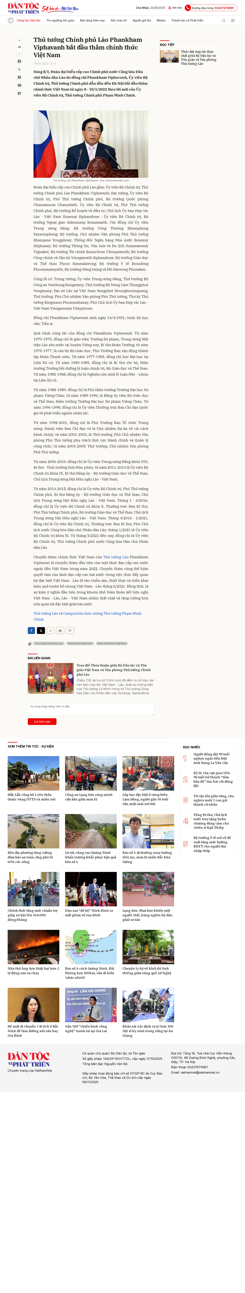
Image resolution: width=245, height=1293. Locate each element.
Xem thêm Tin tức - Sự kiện (31, 746)
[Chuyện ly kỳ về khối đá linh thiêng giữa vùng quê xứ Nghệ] (148, 947)
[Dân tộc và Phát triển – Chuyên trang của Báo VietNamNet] (23, 8)
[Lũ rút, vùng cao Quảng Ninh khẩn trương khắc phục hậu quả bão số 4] (91, 831)
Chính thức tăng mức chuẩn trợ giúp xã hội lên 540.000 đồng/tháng (32, 915)
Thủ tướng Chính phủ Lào (49, 643)
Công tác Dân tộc (29, 20)
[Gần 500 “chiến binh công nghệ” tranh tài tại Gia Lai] (91, 1005)
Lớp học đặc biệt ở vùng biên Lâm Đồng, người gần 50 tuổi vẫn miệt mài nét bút (145, 799)
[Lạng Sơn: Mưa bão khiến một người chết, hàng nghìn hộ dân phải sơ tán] (148, 889)
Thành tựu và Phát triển (187, 20)
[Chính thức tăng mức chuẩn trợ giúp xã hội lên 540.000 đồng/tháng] (33, 889)
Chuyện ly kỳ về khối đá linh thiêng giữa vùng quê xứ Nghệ (146, 971)
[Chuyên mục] (232, 20)
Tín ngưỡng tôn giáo (60, 20)
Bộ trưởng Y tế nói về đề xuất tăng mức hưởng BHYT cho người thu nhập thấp (212, 844)
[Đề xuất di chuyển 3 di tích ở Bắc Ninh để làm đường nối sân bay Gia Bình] (33, 1005)
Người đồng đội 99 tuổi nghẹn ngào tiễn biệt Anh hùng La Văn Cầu (211, 758)
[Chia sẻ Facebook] (19, 61)
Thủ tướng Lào (116, 557)
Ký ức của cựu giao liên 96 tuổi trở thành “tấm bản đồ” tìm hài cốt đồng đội (213, 779)
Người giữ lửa (142, 20)
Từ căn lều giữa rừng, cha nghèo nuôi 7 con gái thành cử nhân (214, 800)
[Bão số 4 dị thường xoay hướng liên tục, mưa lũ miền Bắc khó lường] (148, 831)
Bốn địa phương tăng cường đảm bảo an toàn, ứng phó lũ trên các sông (30, 857)
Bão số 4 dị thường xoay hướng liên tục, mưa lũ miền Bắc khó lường (147, 857)
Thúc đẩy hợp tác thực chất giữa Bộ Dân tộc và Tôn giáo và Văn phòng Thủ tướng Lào (198, 58)
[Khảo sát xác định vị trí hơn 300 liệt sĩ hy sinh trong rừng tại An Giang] (148, 1005)
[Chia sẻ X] (41, 630)
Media (161, 20)
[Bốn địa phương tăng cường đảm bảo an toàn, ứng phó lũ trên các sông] (33, 831)
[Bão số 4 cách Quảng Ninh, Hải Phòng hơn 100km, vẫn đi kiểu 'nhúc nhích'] (91, 947)
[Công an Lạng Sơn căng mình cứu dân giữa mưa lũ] (91, 773)
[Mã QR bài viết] (19, 93)
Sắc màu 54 (119, 20)
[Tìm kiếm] (223, 20)
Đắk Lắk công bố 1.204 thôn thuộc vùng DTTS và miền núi (32, 797)
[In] (60, 630)
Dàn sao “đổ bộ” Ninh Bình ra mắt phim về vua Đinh (89, 913)
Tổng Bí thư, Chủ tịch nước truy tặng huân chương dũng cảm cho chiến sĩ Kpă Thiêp (211, 821)
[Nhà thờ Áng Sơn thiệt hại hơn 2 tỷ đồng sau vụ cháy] (33, 947)
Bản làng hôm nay (92, 20)
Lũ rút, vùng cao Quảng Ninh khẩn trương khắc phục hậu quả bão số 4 (90, 857)
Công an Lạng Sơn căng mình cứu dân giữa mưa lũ (89, 797)
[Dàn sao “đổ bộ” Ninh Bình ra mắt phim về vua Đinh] (91, 889)
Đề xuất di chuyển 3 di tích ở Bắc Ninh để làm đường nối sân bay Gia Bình (33, 1030)
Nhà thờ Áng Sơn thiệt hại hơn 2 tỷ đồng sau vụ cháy (33, 971)
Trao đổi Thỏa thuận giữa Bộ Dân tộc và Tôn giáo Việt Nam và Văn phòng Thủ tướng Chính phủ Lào (114, 669)
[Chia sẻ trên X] (19, 69)
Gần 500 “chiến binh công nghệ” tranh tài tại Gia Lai (86, 1028)
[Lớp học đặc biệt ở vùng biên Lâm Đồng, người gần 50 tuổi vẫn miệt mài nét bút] (148, 773)
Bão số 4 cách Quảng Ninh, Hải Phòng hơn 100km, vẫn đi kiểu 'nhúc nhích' (89, 973)
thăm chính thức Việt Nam (112, 643)
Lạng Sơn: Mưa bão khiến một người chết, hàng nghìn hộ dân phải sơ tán (147, 915)
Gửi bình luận (42, 721)
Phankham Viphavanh (80, 643)
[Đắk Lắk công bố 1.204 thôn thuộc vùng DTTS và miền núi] (33, 773)
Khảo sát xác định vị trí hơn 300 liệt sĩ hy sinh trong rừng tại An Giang (147, 1030)
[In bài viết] (19, 85)
